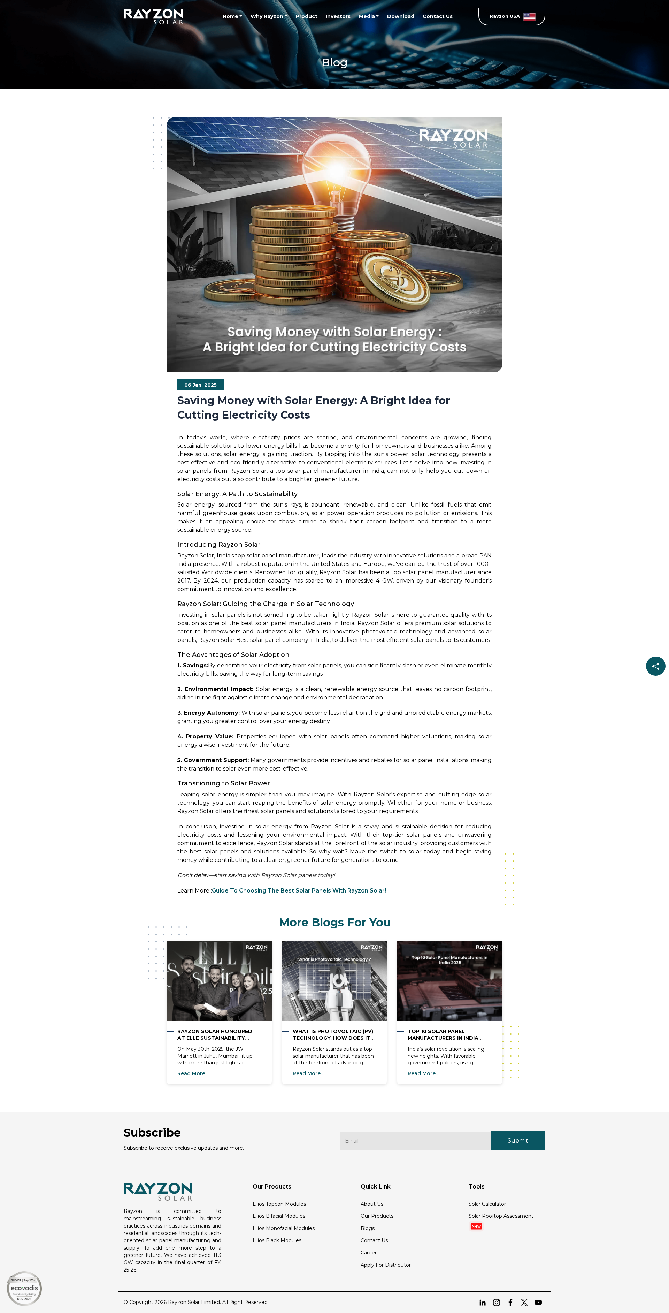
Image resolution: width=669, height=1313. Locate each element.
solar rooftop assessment (501, 1216)
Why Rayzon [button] (267, 16)
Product (306, 16)
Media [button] (367, 16)
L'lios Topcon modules (279, 1204)
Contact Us (438, 16)
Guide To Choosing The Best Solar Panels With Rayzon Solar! (299, 890)
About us (372, 1204)
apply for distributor (386, 1265)
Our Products (377, 1216)
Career (369, 1253)
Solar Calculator (487, 1204)
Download (400, 16)
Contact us (374, 1240)
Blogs (368, 1228)
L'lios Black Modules (277, 1240)
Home (230, 16)
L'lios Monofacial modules (284, 1228)
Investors (338, 16)
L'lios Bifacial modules (279, 1216)
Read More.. (192, 1073)
